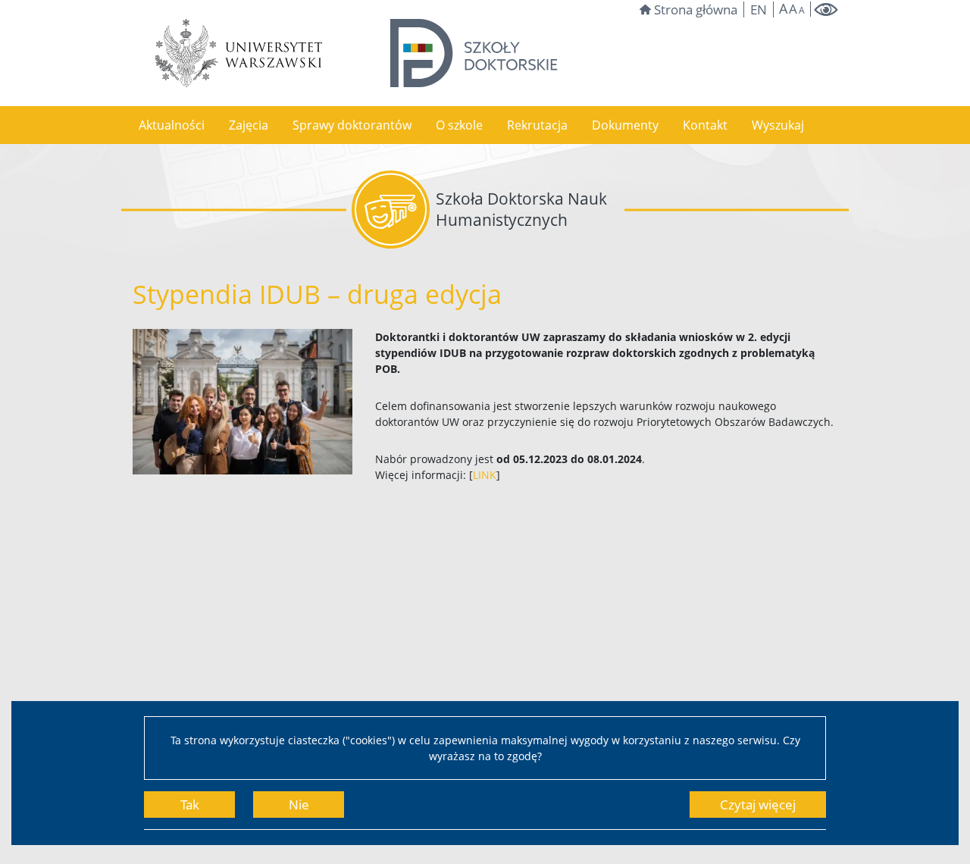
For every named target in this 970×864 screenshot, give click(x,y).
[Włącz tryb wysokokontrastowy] (825, 9)
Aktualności (172, 125)
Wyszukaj (778, 125)
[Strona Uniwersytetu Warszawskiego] (238, 53)
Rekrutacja (537, 125)
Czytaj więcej (758, 804)
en (758, 9)
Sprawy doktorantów (352, 125)
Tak (189, 804)
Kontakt (705, 125)
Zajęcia (248, 125)
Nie (299, 804)
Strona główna (695, 9)
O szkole (459, 125)
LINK (484, 475)
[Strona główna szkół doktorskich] (474, 53)
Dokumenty (625, 125)
